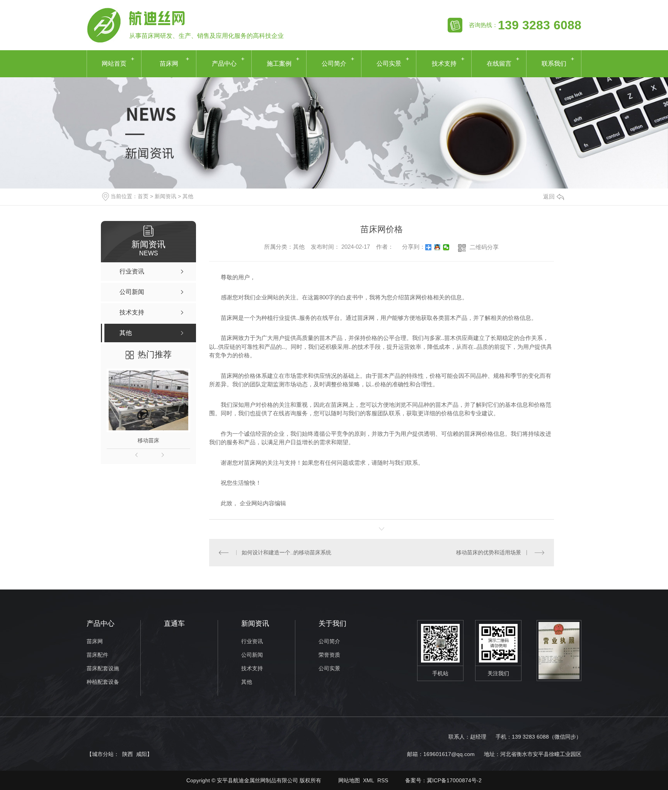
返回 (549, 196)
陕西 (127, 754)
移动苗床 (148, 440)
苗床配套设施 (103, 668)
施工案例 (279, 63)
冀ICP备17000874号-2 (454, 780)
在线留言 (499, 63)
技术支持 (444, 63)
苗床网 (169, 63)
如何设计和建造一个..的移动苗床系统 (286, 552)
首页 (143, 196)
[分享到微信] (446, 247)
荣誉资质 (329, 655)
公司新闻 (252, 655)
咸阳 (141, 754)
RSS (382, 780)
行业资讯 (252, 641)
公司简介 (334, 63)
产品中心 (224, 63)
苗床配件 (97, 655)
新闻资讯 (165, 196)
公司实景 (389, 63)
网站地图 (349, 780)
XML (368, 780)
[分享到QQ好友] (437, 247)
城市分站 (103, 754)
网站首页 (114, 63)
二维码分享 (484, 247)
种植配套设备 (103, 682)
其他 (187, 196)
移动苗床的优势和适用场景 (488, 552)
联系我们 (554, 63)
